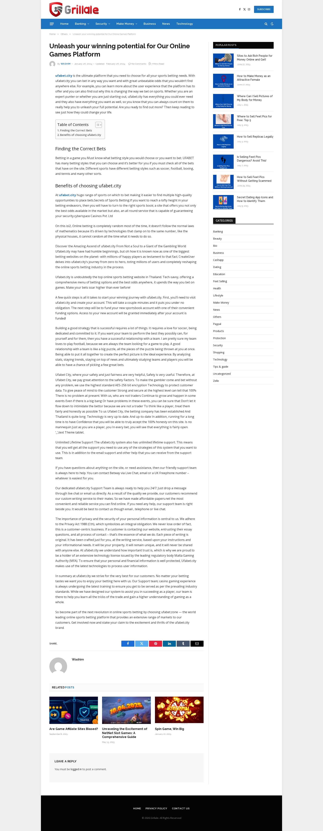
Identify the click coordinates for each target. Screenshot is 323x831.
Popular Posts (226, 45)
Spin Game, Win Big (169, 729)
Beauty (217, 238)
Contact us (181, 808)
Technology (184, 23)
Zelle (216, 381)
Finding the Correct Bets (76, 130)
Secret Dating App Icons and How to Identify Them (255, 199)
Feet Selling (220, 281)
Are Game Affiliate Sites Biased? (73, 729)
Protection (219, 338)
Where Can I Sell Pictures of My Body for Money (255, 98)
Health (217, 288)
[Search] (266, 24)
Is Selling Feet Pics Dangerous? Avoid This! (251, 158)
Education (219, 274)
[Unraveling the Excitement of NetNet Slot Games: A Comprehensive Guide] (126, 710)
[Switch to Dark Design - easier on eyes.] (272, 23)
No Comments (139, 64)
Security (101, 23)
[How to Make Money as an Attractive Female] (223, 81)
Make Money (125, 23)
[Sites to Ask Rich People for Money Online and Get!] (223, 61)
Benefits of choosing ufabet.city (80, 135)
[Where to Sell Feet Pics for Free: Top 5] (223, 121)
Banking (80, 23)
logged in (76, 769)
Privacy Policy (156, 808)
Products (218, 331)
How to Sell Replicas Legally (255, 136)
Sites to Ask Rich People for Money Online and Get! (254, 57)
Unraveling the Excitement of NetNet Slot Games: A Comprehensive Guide (124, 733)
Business (150, 23)
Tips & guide (220, 366)
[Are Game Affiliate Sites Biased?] (73, 710)
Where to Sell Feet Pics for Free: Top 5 (254, 118)
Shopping (218, 352)
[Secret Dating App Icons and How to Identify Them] (223, 202)
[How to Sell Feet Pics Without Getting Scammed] (223, 182)
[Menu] (52, 23)
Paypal (217, 324)
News (166, 23)
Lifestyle (218, 295)
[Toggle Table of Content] (97, 125)
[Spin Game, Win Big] (179, 710)
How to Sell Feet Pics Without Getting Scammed (254, 179)
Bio (215, 245)
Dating (217, 267)
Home (64, 23)
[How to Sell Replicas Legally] (223, 141)
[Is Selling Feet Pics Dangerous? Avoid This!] (223, 162)
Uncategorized (222, 373)
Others (217, 317)
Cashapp (218, 260)
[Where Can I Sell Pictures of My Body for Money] (223, 101)
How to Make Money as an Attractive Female (253, 77)
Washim (66, 64)
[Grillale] (74, 9)
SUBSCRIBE (263, 9)
